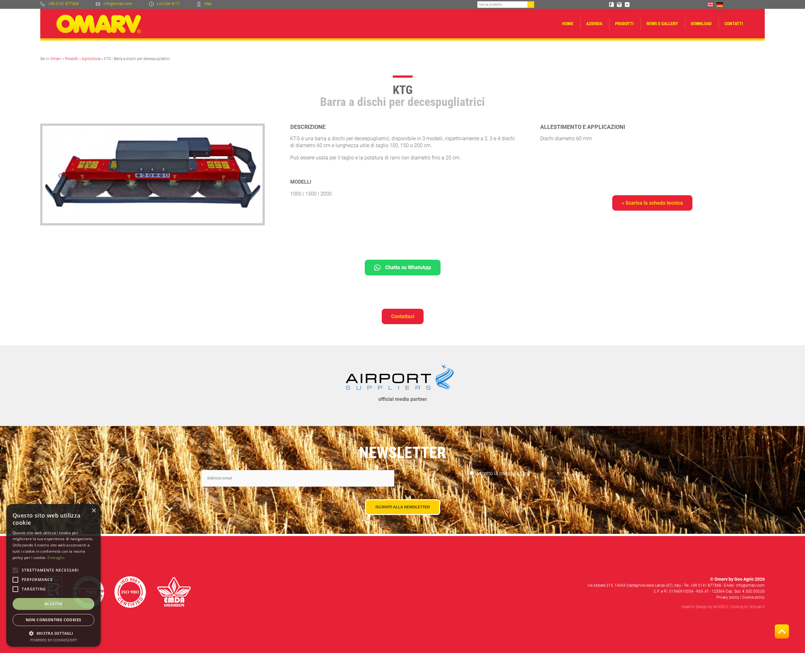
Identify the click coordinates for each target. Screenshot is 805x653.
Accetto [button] (53, 603)
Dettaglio (55, 557)
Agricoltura (91, 59)
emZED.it (720, 607)
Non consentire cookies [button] (53, 620)
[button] (53, 633)
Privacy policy (727, 597)
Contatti (733, 23)
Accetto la (503, 473)
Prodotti (624, 23)
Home (567, 23)
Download (701, 23)
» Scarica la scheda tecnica (652, 203)
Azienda (594, 23)
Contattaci (402, 316)
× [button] (93, 510)
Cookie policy (753, 597)
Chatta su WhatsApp (408, 267)
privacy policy (514, 473)
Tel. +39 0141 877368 (702, 585)
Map (208, 4)
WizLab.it (757, 607)
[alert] (53, 575)
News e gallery (662, 23)
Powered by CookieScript (53, 640)
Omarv (55, 59)
